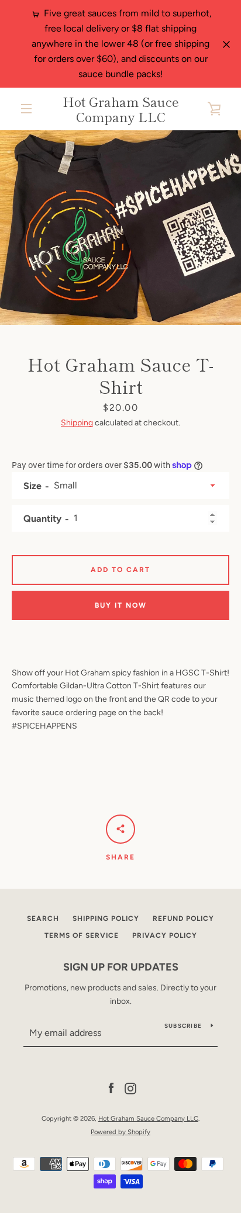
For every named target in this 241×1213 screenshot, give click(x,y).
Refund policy (183, 918)
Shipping (77, 423)
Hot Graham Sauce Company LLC (121, 108)
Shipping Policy (106, 918)
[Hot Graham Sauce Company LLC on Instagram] (130, 1088)
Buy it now (121, 605)
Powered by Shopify (120, 1132)
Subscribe (183, 1026)
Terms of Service (81, 935)
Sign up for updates (120, 967)
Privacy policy (164, 935)
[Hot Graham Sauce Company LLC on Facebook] (111, 1088)
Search (43, 918)
